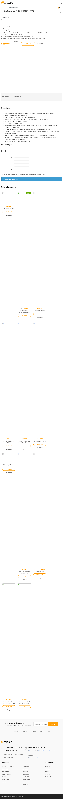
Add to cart (28, 43)
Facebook (16, 731)
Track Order (48, 769)
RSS (49, 731)
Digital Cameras (5, 17)
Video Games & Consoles (6, 781)
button (24, 706)
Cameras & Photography (5, 770)
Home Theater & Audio (27, 781)
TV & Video (25, 771)
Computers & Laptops (8, 766)
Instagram (33, 731)
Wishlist (47, 771)
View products (39, 574)
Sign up (53, 724)
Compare (40, 43)
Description (6, 97)
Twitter (25, 731)
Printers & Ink (26, 766)
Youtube (42, 731)
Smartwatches (26, 777)
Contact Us (48, 777)
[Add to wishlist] (61, 12)
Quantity (16, 41)
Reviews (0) (17, 97)
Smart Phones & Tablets (6, 776)
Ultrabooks (25, 784)
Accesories (25, 769)
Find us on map (9, 757)
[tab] (6, 97)
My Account (48, 766)
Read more (9, 469)
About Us (47, 774)
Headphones (26, 774)
